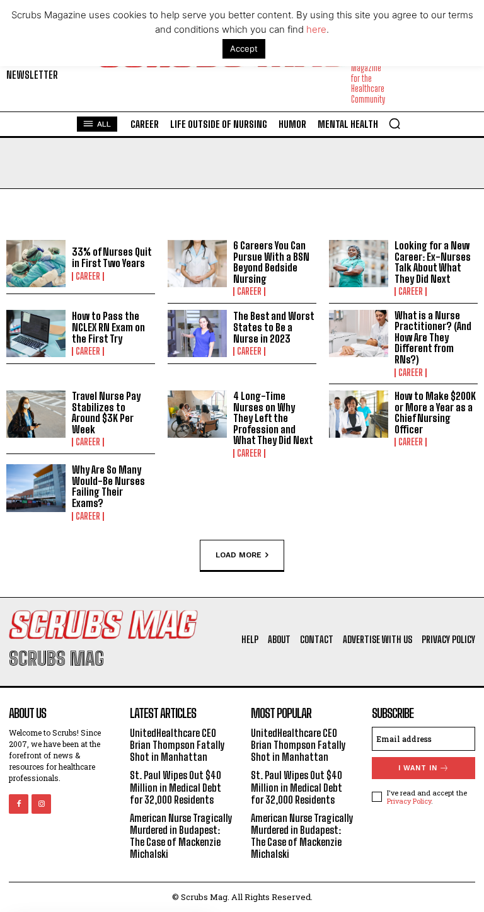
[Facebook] (18, 804)
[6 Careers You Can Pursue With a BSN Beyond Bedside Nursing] (197, 264)
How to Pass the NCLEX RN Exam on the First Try (108, 327)
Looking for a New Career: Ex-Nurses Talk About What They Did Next (433, 262)
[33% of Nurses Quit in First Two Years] (36, 264)
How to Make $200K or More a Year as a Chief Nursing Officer (435, 412)
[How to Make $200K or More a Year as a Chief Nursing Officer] (358, 414)
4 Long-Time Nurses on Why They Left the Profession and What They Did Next (273, 418)
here (316, 29)
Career (88, 276)
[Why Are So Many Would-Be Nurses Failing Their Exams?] (36, 488)
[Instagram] (41, 804)
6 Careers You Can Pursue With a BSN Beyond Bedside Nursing (271, 262)
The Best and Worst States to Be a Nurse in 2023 (273, 327)
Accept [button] (244, 48)
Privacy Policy (409, 801)
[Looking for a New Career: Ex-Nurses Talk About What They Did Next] (358, 264)
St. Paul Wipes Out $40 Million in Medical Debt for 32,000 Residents (175, 787)
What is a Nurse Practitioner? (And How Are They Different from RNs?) (433, 337)
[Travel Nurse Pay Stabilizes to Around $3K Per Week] (36, 414)
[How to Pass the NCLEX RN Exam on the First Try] (36, 334)
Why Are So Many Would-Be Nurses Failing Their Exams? (108, 486)
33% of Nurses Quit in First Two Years (111, 257)
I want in (417, 768)
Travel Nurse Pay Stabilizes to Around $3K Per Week (106, 412)
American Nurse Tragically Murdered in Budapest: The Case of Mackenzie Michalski (181, 836)
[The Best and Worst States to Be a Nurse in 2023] (197, 334)
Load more (239, 554)
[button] (394, 123)
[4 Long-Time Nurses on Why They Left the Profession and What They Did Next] (197, 414)
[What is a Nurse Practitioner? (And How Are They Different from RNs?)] (358, 334)
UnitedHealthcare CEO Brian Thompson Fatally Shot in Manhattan (177, 745)
